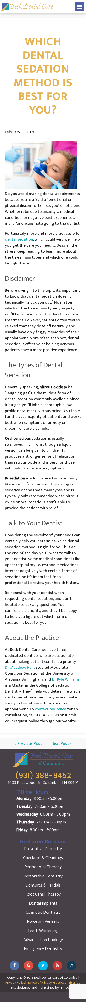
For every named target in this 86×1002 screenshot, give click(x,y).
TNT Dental (67, 988)
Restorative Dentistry (43, 876)
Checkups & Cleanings (43, 858)
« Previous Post (28, 743)
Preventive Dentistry (43, 848)
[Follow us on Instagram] (71, 965)
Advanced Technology (43, 939)
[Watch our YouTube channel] (57, 965)
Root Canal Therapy (43, 894)
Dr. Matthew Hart (20, 667)
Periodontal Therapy (43, 867)
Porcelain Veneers (43, 921)
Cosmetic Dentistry (43, 912)
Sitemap (74, 983)
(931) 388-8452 (43, 776)
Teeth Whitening (43, 930)
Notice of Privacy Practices (46, 983)
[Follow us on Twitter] (43, 965)
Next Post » (61, 743)
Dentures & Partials (43, 885)
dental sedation (19, 239)
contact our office (50, 709)
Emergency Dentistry (43, 948)
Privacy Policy (15, 983)
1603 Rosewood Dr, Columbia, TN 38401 (43, 783)
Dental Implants (43, 903)
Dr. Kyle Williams (66, 679)
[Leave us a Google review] (28, 965)
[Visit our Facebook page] (14, 965)
